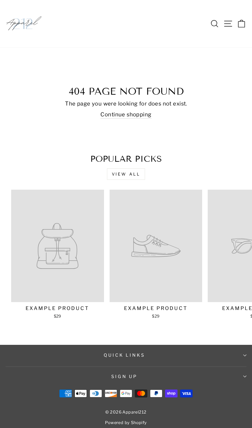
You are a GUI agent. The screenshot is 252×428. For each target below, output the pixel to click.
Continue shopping (125, 114)
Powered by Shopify (126, 422)
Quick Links (124, 355)
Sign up (124, 376)
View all (126, 174)
